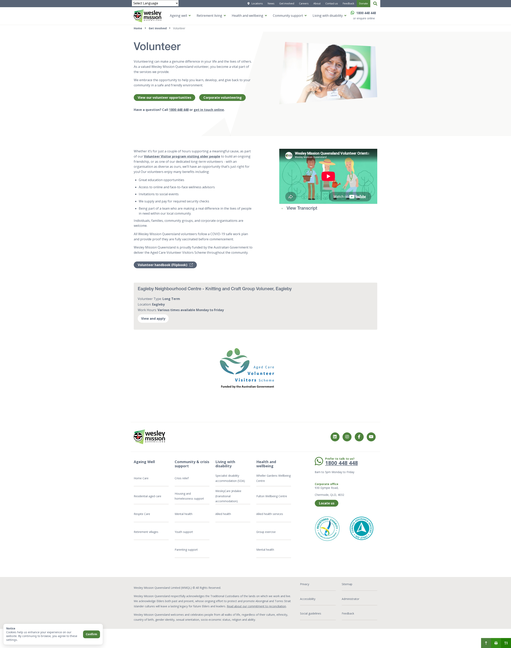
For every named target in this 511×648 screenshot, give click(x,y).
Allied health (223, 514)
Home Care (141, 478)
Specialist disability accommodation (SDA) (230, 478)
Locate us (326, 503)
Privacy (304, 584)
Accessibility (307, 599)
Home (138, 28)
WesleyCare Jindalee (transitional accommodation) (228, 496)
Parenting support (186, 549)
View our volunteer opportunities (164, 97)
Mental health (183, 514)
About (317, 3)
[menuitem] (486, 643)
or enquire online (364, 18)
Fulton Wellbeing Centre (272, 496)
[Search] (375, 3)
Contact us (331, 3)
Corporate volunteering (222, 97)
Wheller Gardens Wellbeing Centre (273, 478)
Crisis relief (182, 478)
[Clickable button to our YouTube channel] (371, 436)
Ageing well (178, 15)
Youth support (184, 532)
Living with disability (328, 15)
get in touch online (209, 110)
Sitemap (347, 584)
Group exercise (266, 532)
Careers (304, 3)
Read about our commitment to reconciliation (256, 606)
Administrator (350, 599)
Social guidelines (310, 613)
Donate (363, 3)
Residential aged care (147, 496)
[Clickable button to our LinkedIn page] (335, 436)
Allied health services (269, 514)
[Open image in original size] (247, 368)
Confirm (91, 634)
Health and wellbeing (247, 15)
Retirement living (209, 15)
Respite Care (142, 514)
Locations (257, 3)
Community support (288, 15)
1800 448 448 (366, 13)
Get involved (286, 3)
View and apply (153, 318)
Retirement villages (146, 532)
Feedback (348, 3)
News (271, 3)
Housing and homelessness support (189, 496)
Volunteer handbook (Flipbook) (163, 265)
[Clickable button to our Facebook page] (347, 436)
